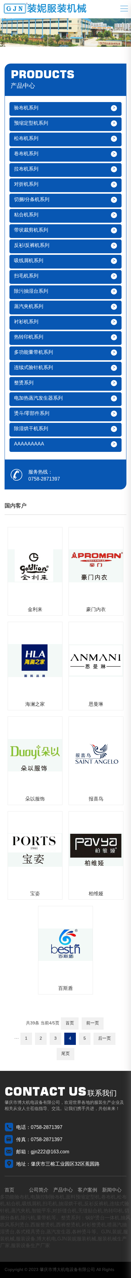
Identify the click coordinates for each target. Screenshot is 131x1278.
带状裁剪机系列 (31, 230)
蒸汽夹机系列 (28, 306)
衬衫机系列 (26, 321)
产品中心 (63, 1190)
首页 (70, 1023)
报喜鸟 (96, 799)
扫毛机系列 (26, 276)
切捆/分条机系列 (31, 199)
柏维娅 (96, 893)
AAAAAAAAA (29, 444)
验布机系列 (26, 108)
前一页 (92, 1023)
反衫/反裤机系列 (31, 245)
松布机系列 (26, 138)
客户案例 (87, 1190)
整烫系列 (24, 383)
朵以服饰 (35, 799)
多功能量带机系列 (33, 352)
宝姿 (35, 893)
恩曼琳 (96, 704)
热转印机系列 (28, 337)
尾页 (65, 1054)
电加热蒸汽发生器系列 (38, 398)
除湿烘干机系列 (31, 428)
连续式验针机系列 (33, 367)
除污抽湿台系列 (31, 291)
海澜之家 (35, 704)
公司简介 (38, 1190)
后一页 (104, 1038)
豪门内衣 (96, 609)
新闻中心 (112, 1190)
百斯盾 (65, 988)
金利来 (35, 609)
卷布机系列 (26, 153)
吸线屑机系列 (28, 260)
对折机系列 (26, 184)
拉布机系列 (26, 169)
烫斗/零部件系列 (31, 413)
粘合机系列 (26, 215)
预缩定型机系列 (31, 123)
